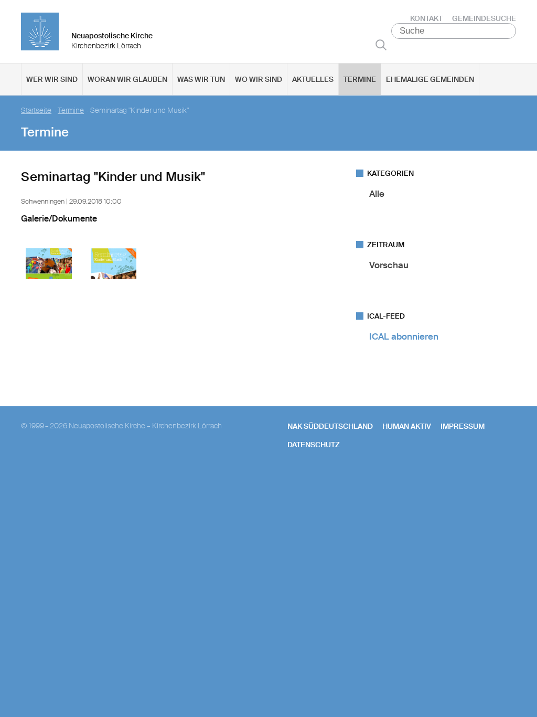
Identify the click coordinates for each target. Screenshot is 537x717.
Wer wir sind (52, 79)
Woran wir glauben (127, 79)
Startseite (36, 110)
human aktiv (406, 426)
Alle (376, 193)
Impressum (463, 426)
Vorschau (389, 265)
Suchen (380, 44)
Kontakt (426, 18)
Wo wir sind (258, 79)
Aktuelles (313, 79)
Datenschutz (313, 444)
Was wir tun (201, 79)
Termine (359, 79)
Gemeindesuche (484, 18)
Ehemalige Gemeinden (430, 79)
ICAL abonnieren (403, 336)
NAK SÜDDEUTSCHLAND (330, 426)
